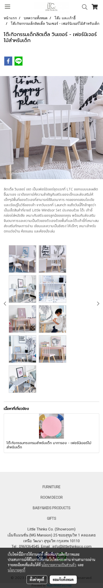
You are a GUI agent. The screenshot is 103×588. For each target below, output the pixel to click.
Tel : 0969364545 (26, 546)
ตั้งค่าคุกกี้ (37, 579)
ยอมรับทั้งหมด (63, 579)
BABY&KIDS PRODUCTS (51, 508)
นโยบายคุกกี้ (16, 570)
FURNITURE (51, 487)
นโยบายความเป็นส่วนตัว (59, 564)
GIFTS (51, 518)
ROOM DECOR (51, 497)
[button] (83, 7)
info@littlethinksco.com (72, 546)
